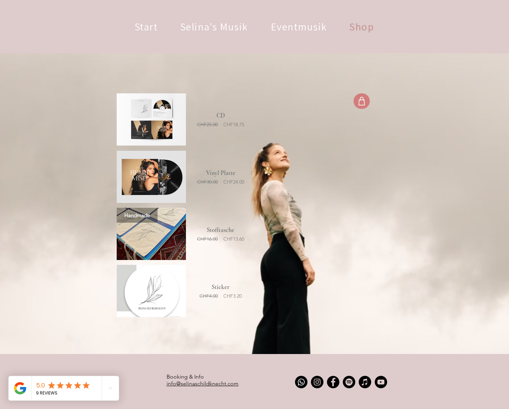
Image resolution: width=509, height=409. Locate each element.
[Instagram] (317, 382)
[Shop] (362, 101)
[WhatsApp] (301, 382)
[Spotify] (349, 382)
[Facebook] (333, 382)
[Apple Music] (365, 382)
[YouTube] (381, 382)
